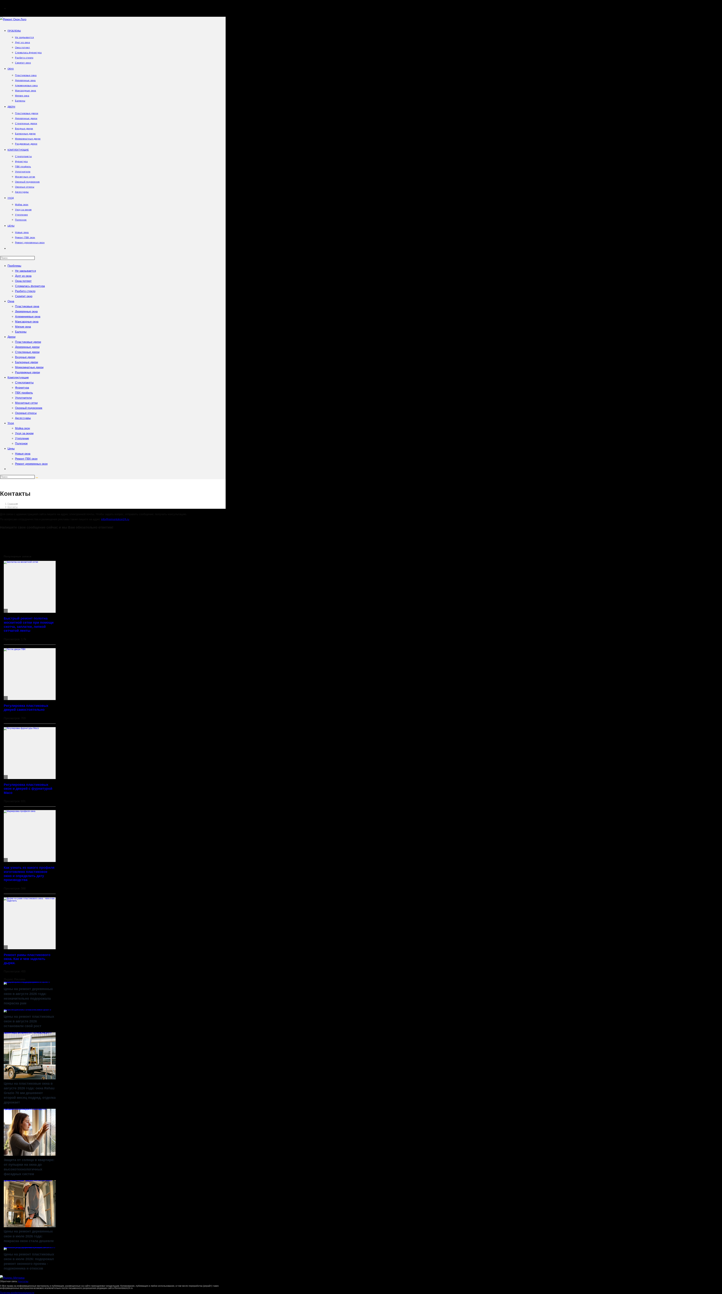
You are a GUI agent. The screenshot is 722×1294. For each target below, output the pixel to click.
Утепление (22, 438)
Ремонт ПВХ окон (26, 458)
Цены (11, 448)
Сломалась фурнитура (30, 286)
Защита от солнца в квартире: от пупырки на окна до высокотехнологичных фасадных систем (25, 1109)
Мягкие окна (23, 326)
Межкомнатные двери (29, 367)
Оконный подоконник (28, 407)
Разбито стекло (25, 291)
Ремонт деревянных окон (31, 463)
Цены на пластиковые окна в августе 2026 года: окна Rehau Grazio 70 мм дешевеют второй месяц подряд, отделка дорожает (28, 1033)
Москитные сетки (26, 402)
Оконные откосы (26, 413)
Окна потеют (23, 280)
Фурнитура (22, 387)
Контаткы (23, 1281)
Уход (11, 423)
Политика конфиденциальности (17, 1292)
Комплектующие (18, 377)
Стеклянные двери (27, 352)
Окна (11, 301)
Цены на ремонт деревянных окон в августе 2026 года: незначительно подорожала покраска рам (27, 982)
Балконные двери (26, 362)
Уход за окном (24, 433)
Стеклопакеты (24, 382)
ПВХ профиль (24, 392)
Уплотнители (23, 397)
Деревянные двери (27, 347)
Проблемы (14, 265)
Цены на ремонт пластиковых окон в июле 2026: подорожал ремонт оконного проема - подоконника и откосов (29, 1248)
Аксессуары (23, 418)
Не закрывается (25, 270)
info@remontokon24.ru (115, 519)
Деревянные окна (26, 311)
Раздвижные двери (27, 372)
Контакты (13, 507)
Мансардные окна (26, 321)
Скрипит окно (23, 296)
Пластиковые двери (28, 341)
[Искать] (37, 477)
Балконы (21, 331)
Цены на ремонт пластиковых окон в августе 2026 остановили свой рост (27, 1010)
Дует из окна (23, 275)
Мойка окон (22, 428)
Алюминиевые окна (27, 316)
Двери (11, 336)
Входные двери (25, 357)
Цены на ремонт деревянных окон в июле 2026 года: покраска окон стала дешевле (28, 1181)
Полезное (21, 443)
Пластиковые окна (27, 306)
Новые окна (22, 453)
